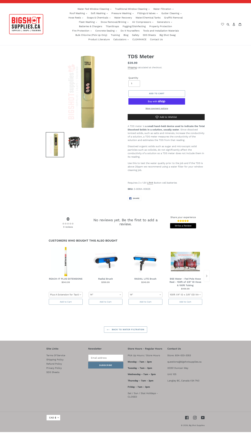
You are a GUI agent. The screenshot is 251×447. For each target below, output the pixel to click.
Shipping (132, 67)
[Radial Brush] (106, 261)
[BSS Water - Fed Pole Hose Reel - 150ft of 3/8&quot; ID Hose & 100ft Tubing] (185, 261)
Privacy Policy (54, 368)
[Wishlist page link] (222, 24)
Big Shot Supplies (197, 425)
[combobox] (66, 294)
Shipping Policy (54, 359)
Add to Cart (66, 302)
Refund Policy (54, 363)
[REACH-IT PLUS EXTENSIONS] (66, 261)
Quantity (133, 77)
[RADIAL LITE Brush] (145, 261)
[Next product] (207, 276)
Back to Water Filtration (127, 329)
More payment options (157, 108)
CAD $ (52, 417)
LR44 (150, 182)
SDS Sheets (52, 372)
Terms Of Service (55, 355)
